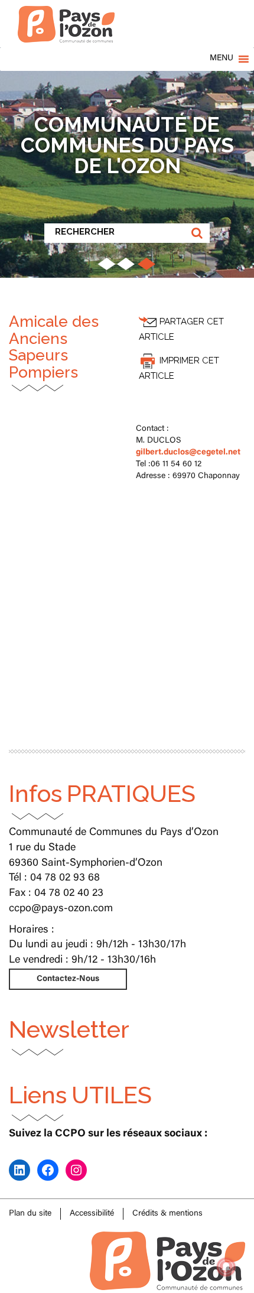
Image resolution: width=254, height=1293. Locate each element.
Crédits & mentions (167, 1214)
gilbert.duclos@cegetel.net (188, 453)
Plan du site (30, 1214)
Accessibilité (92, 1214)
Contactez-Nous (68, 979)
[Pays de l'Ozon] (66, 15)
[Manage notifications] (226, 1267)
